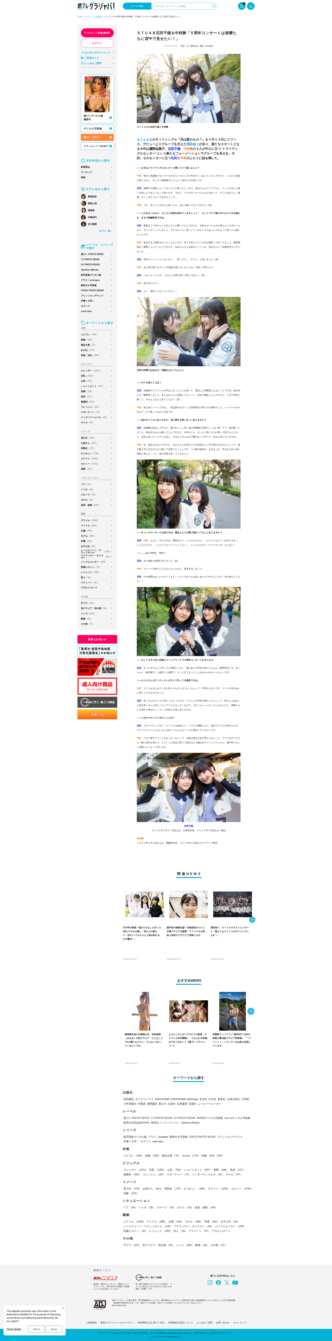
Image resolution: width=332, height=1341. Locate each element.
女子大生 (89, 546)
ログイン (97, 43)
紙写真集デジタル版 (91, 275)
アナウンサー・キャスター (96, 556)
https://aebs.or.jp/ (119, 1305)
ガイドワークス (144, 1099)
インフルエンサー (94, 562)
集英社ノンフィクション (165, 1122)
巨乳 (88, 376)
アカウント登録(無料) (97, 32)
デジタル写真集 (93, 128)
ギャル (88, 422)
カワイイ (90, 458)
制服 (87, 339)
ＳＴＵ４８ (144, 139)
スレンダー (91, 370)
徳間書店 (152, 1103)
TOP (79, 17)
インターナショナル (94, 417)
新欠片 (163, 1103)
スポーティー (91, 412)
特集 (83, 177)
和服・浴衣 (90, 355)
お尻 (87, 381)
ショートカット (93, 386)
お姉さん (89, 443)
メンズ (88, 613)
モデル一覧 (104, 231)
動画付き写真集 (89, 285)
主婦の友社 (233, 1099)
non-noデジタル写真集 (237, 1117)
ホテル (88, 500)
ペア (86, 484)
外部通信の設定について (180, 1322)
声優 (87, 541)
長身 (87, 396)
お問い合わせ (222, 1322)
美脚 (87, 391)
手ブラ (88, 603)
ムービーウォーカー (209, 1103)
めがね (88, 350)
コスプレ (89, 334)
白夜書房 (182, 1103)
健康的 (88, 401)
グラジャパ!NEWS (93, 17)
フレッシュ (90, 407)
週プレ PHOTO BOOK (92, 254)
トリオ (88, 489)
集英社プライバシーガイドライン (117, 1322)
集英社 (221, 1099)
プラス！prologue (90, 280)
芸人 (86, 577)
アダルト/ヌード (89, 587)
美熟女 (88, 448)
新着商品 (85, 167)
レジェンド (90, 572)
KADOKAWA (162, 1099)
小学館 (245, 1099)
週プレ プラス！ (92, 137)
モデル (88, 536)
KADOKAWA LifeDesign (184, 1099)
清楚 (87, 469)
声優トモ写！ (87, 301)
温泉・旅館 (90, 505)
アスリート (90, 582)
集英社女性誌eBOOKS (136, 1122)
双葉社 (193, 1103)
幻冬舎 (212, 1099)
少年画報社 (129, 1103)
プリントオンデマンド (92, 295)
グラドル (90, 520)
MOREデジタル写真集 (210, 1117)
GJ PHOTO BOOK (90, 264)
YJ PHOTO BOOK (90, 259)
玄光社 (203, 1099)
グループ (89, 494)
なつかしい (90, 453)
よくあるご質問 (92, 63)
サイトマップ (240, 1322)
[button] (252, 920)
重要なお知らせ (97, 639)
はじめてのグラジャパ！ (97, 52)
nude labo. (86, 311)
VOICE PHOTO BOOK (92, 290)
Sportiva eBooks (90, 269)
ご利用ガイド (91, 57)
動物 (86, 618)
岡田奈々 (193, 144)
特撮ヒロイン (91, 567)
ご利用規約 (91, 1322)
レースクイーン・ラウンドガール (96, 551)
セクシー (90, 463)
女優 (87, 530)
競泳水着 (89, 345)
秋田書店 (128, 1099)
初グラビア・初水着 (94, 608)
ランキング (86, 172)
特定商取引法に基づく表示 (151, 1322)
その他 (88, 624)
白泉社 (172, 1103)
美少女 (88, 438)
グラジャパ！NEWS (96, 146)
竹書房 (142, 1103)
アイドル (89, 525)
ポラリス (85, 306)
